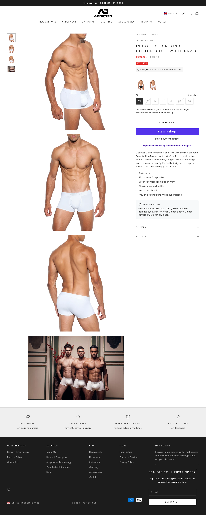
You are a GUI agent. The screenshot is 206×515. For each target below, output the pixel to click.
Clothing (107, 22)
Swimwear (88, 22)
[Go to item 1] (11, 38)
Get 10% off (172, 502)
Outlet (162, 22)
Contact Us (13, 462)
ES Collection (145, 40)
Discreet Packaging (128, 423)
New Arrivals (48, 22)
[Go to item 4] (11, 69)
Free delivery (28, 423)
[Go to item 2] (11, 48)
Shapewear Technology (58, 462)
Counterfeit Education (58, 467)
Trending (146, 22)
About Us (51, 452)
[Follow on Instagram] (8, 489)
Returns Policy (14, 457)
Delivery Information (18, 452)
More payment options (167, 138)
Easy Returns (78, 423)
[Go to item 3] (11, 59)
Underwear (69, 22)
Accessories (127, 22)
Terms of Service (129, 457)
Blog (48, 472)
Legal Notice (126, 452)
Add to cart (167, 122)
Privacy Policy (127, 462)
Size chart (193, 95)
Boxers (154, 34)
